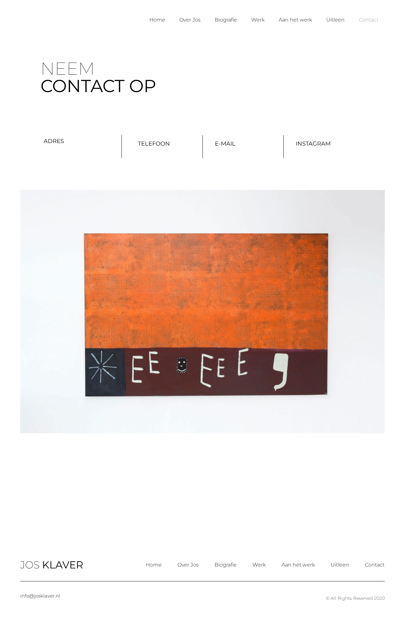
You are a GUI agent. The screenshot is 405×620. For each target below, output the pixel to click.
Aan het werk (295, 20)
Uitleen (335, 20)
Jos (51, 20)
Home (157, 20)
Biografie (226, 20)
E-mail (225, 143)
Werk (258, 20)
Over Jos (190, 20)
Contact (368, 20)
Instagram (313, 143)
